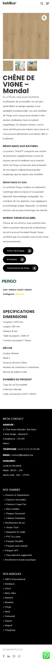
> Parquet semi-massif (15, 545)
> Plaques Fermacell (14, 513)
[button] (44, 17)
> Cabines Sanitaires (14, 518)
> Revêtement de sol (14, 522)
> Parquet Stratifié (13, 541)
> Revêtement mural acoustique (19, 559)
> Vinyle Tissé (11, 527)
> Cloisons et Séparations (16, 495)
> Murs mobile (10, 508)
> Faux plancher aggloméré (17, 555)
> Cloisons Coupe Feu (14, 504)
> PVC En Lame (12, 536)
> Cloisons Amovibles (14, 499)
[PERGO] (22, 281)
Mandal (20, 294)
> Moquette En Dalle (14, 531)
